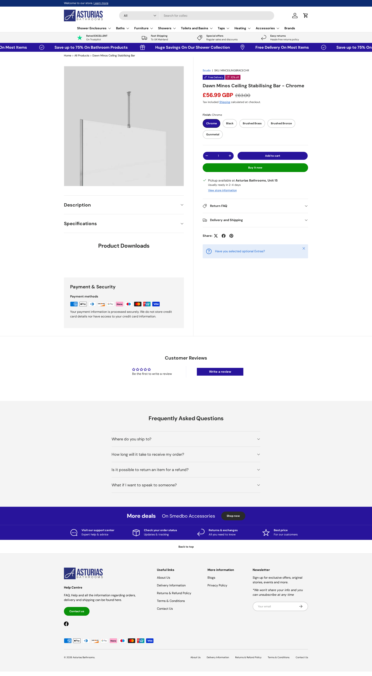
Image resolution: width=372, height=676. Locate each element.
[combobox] (196, 15)
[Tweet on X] (216, 236)
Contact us (76, 611)
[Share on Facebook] (223, 236)
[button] (305, 15)
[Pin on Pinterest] (231, 236)
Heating (240, 28)
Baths (120, 28)
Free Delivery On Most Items (266, 47)
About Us (163, 578)
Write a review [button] (220, 372)
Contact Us (165, 609)
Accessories (265, 28)
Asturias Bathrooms (84, 657)
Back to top (186, 546)
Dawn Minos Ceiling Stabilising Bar (113, 55)
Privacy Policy (217, 585)
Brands (289, 28)
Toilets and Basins (194, 28)
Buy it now (255, 167)
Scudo (207, 70)
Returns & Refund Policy (174, 593)
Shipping (224, 102)
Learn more (101, 3)
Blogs (211, 578)
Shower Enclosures (92, 28)
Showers (164, 28)
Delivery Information (171, 585)
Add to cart (272, 155)
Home (67, 55)
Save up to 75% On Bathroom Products (75, 47)
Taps (221, 28)
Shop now (233, 516)
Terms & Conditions (171, 601)
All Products (81, 55)
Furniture (141, 28)
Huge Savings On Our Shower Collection (176, 47)
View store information (222, 190)
